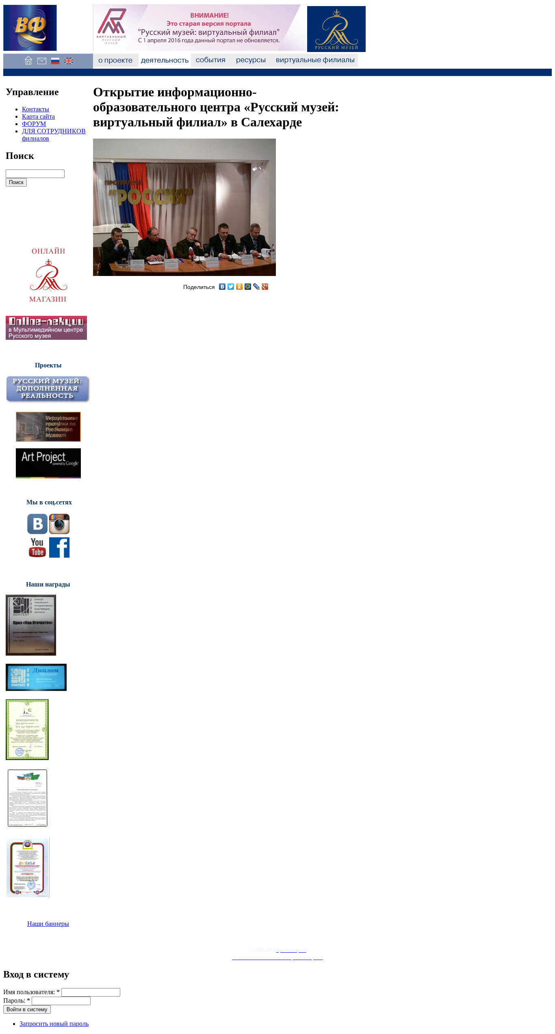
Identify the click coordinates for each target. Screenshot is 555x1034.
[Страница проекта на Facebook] (59, 555)
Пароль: (16, 1000)
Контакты (35, 109)
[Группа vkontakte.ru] (37, 531)
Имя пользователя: (31, 991)
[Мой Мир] (248, 286)
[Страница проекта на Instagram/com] (59, 531)
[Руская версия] (55, 64)
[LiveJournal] (256, 286)
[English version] (68, 64)
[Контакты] (41, 64)
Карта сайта (38, 116)
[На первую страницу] (28, 64)
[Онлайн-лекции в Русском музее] (46, 337)
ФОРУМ (34, 123)
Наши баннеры (48, 923)
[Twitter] (231, 286)
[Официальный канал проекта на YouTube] (37, 555)
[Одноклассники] (239, 286)
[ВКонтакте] (222, 286)
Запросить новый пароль (54, 1023)
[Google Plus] (265, 286)
